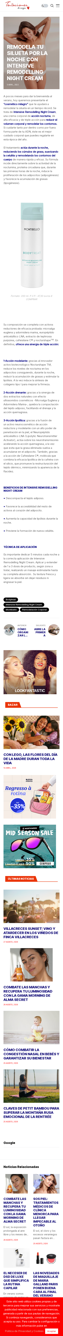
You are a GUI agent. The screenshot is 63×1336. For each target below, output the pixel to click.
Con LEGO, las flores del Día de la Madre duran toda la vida (30, 759)
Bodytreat (11, 599)
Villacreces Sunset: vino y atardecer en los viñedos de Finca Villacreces (31, 933)
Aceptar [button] (51, 1331)
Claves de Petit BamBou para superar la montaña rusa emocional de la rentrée (31, 1112)
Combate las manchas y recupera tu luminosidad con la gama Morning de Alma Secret (28, 993)
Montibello (11, 609)
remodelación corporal (34, 609)
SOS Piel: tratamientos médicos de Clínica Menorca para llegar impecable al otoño (46, 1212)
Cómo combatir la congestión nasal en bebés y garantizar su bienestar (31, 1054)
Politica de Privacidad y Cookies (24, 1331)
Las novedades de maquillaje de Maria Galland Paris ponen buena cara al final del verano (46, 1284)
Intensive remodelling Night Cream (24, 604)
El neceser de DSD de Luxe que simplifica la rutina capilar (16, 1280)
